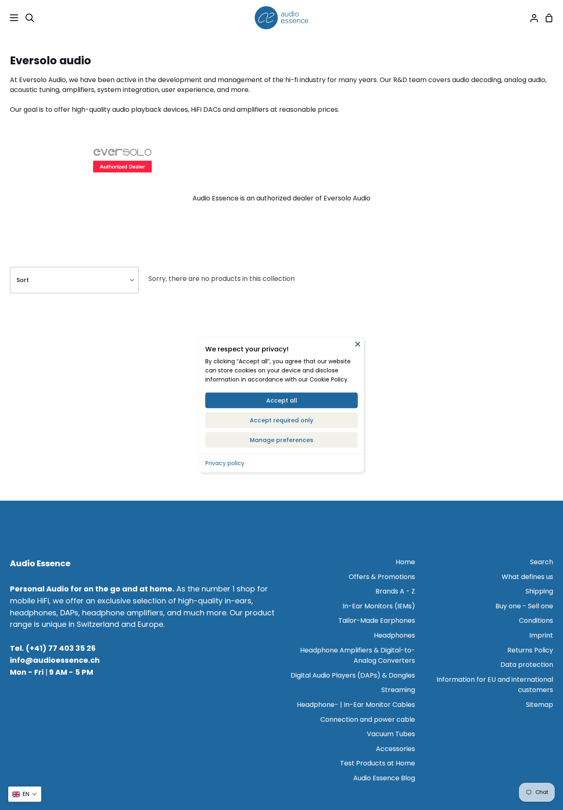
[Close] (358, 344)
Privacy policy (224, 463)
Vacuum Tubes (391, 734)
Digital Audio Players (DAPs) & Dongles (353, 675)
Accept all (281, 400)
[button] (24, 794)
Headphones (394, 635)
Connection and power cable (367, 719)
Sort (22, 280)
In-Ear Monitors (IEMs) (378, 606)
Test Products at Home (377, 763)
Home (405, 562)
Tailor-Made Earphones (376, 620)
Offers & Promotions (382, 577)
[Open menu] (9, 17)
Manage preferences (281, 440)
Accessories (395, 748)
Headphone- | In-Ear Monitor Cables (356, 704)
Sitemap (539, 704)
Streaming (398, 690)
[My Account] (530, 17)
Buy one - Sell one (524, 606)
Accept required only (281, 420)
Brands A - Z (395, 591)
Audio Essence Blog (384, 778)
